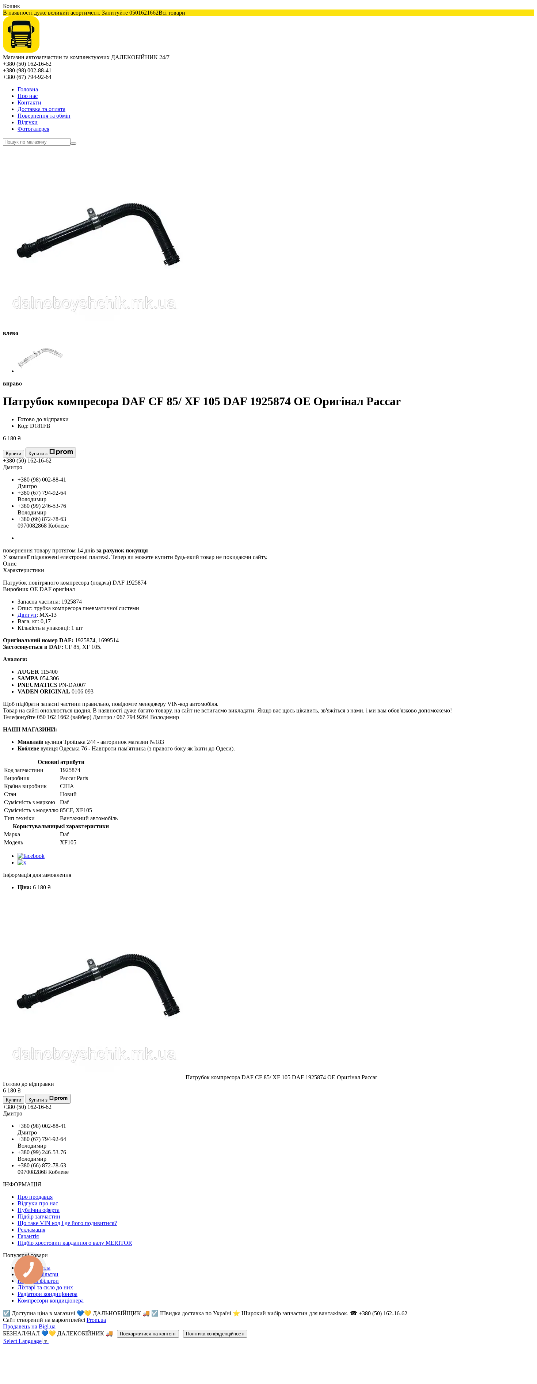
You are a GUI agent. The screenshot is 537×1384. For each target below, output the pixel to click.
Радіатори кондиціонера (47, 1294)
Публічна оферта (39, 1210)
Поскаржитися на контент (148, 1334)
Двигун (27, 615)
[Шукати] (73, 143)
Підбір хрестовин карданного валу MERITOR (75, 1243)
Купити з (37, 453)
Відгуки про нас (38, 1203)
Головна (28, 89)
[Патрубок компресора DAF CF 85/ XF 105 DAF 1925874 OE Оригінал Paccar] (94, 1077)
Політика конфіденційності (215, 1334)
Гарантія (28, 1236)
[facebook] (31, 856)
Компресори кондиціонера (51, 1300)
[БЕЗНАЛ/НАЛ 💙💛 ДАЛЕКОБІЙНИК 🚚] (21, 50)
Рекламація (31, 1230)
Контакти (29, 102)
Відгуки (28, 122)
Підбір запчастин (39, 1216)
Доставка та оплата (41, 109)
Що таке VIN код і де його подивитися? (67, 1223)
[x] (22, 862)
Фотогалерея (33, 129)
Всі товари (172, 12)
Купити (13, 453)
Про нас (28, 96)
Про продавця (35, 1197)
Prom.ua (96, 1320)
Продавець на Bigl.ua (29, 1326)
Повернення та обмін (44, 116)
